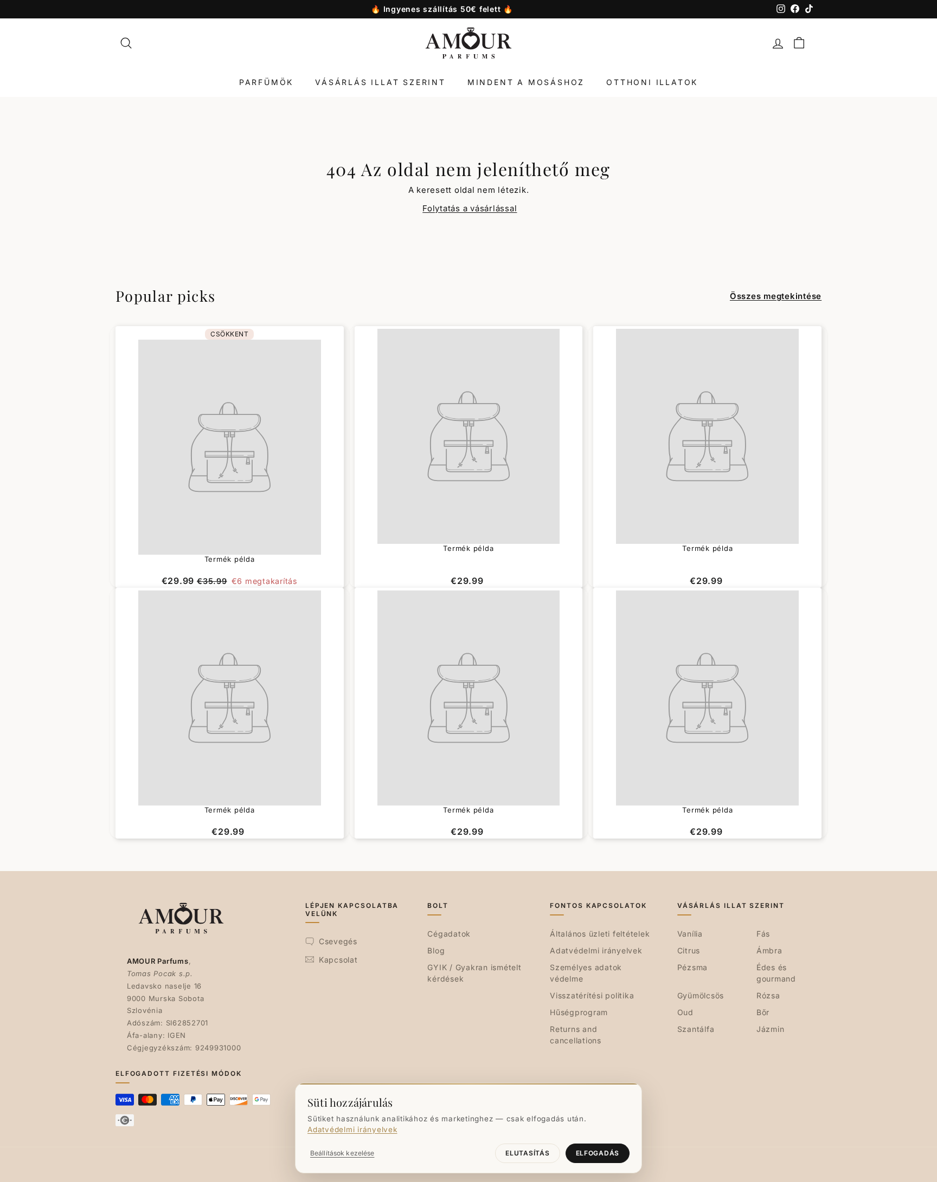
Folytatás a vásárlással (469, 208)
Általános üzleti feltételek (600, 933)
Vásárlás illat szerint (380, 82)
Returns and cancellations (575, 1034)
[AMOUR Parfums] (468, 43)
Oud (685, 1012)
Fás (763, 933)
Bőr (762, 1012)
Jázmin (770, 1029)
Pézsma (692, 967)
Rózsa (768, 995)
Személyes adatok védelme (586, 973)
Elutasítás (527, 1153)
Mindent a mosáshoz (526, 82)
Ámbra (769, 950)
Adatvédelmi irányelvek (596, 950)
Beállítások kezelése (342, 1153)
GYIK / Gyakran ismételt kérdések (474, 973)
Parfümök (266, 82)
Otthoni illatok (652, 82)
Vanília (690, 933)
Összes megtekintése (776, 296)
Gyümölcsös (700, 995)
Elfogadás (597, 1153)
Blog (436, 950)
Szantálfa (696, 1029)
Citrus (689, 950)
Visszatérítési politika (592, 995)
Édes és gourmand (776, 973)
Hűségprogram (579, 1012)
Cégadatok (449, 933)
